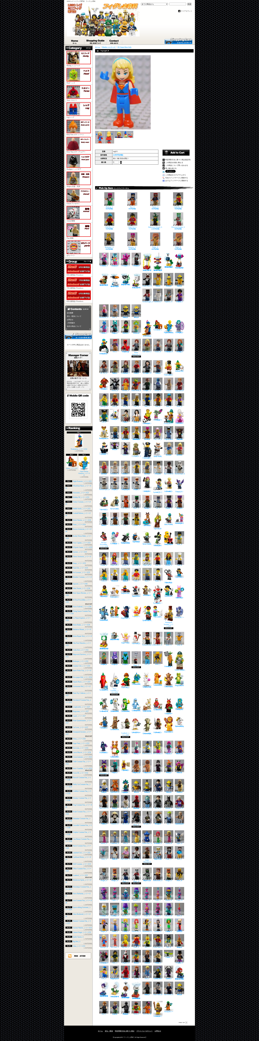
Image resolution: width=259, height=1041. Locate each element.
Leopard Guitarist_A (114, 266)
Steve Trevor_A (115, 931)
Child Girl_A (132, 227)
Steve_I (179, 859)
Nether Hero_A (104, 525)
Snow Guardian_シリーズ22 (82, 768)
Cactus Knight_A (125, 664)
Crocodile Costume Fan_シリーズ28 (125, 711)
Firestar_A (125, 390)
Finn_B (125, 808)
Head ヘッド (71, 83)
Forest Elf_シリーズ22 (80, 773)
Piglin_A (155, 247)
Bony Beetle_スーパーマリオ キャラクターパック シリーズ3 (114, 639)
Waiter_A (158, 581)
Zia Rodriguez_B (147, 373)
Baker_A (136, 508)
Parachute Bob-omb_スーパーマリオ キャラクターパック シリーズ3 (168, 267)
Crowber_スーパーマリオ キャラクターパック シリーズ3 (114, 286)
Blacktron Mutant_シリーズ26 (158, 545)
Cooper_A (136, 916)
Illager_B (136, 881)
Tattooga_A (104, 406)
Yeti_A (158, 508)
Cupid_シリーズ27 (79, 716)
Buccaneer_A (158, 645)
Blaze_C (158, 664)
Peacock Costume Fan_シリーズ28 (136, 684)
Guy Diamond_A (104, 916)
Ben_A (114, 317)
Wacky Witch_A (169, 772)
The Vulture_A (168, 957)
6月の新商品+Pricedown (75, 301)
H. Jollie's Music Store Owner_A (125, 439)
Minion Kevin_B (169, 286)
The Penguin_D (179, 963)
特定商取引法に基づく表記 (124, 1031)
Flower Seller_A (125, 581)
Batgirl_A (104, 931)
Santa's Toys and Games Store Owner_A (136, 439)
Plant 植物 (70, 238)
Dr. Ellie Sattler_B (104, 474)
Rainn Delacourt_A (136, 353)
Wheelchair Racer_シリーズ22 (104, 354)
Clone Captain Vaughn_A (125, 489)
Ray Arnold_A (136, 859)
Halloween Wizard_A (155, 227)
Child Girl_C (114, 565)
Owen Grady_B (147, 963)
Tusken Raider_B (179, 792)
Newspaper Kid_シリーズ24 (82, 677)
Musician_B (136, 565)
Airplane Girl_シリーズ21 (81, 666)
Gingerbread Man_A (147, 772)
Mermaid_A (104, 900)
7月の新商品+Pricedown (75, 288)
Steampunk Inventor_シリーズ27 (168, 624)
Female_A (104, 565)
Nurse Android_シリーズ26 (82, 607)
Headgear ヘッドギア (74, 169)
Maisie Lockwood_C (125, 373)
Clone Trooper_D (114, 489)
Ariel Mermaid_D (158, 843)
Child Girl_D (147, 565)
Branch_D (168, 916)
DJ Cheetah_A (158, 754)
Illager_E (136, 665)
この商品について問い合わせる (176, 165)
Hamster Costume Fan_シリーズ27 (114, 757)
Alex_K (147, 664)
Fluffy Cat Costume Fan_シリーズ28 (147, 687)
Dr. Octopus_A (147, 390)
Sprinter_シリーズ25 (80, 552)
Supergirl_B (104, 947)
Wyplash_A (114, 824)
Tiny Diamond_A (115, 916)
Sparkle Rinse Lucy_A (157, 978)
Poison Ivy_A (136, 931)
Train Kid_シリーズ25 (80, 568)
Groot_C (168, 390)
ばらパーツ (71, 255)
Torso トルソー (72, 100)
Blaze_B (179, 880)
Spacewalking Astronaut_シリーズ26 (179, 726)
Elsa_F (147, 978)
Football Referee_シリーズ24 (147, 423)
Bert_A (147, 947)
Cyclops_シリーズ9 (136, 456)
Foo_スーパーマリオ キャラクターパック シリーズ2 (114, 997)
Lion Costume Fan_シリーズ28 (168, 732)
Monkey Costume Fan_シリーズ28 (168, 686)
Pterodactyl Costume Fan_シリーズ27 (104, 620)
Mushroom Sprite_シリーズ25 (136, 732)
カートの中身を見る (78, 336)
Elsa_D (125, 843)
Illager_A (125, 881)
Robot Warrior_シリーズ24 (82, 520)
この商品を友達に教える (174, 162)
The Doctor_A (168, 995)
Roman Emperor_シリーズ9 (126, 770)
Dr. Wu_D (103, 373)
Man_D (168, 406)
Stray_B (179, 645)
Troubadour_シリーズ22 (79, 449)
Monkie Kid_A (136, 963)
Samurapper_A (104, 773)
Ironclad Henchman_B (104, 963)
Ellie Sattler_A (125, 859)
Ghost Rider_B (147, 995)
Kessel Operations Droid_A (125, 978)
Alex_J (125, 525)
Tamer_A (169, 645)
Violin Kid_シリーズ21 (80, 650)
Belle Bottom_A (179, 302)
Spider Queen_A (78, 937)
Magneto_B (179, 808)
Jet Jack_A (147, 824)
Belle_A (136, 843)
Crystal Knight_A (114, 664)
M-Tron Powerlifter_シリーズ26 (104, 544)
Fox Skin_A (126, 508)
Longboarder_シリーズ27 (81, 707)
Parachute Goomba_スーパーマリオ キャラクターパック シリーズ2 (125, 997)
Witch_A (125, 455)
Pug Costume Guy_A (168, 439)
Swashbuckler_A (147, 645)
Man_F (147, 581)
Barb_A (179, 916)
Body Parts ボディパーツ (75, 135)
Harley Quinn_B (179, 931)
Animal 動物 (71, 221)
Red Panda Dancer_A (179, 754)
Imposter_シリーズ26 (80, 584)
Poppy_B (147, 900)
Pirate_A (168, 859)
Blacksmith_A (157, 880)
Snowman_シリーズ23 (80, 748)
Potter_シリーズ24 (79, 524)
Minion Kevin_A (147, 792)
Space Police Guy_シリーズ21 (136, 596)
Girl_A (114, 406)
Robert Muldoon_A (126, 474)
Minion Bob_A (136, 792)
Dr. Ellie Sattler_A (179, 455)
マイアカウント (186, 11)
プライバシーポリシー (144, 1031)
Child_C (136, 581)
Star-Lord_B (179, 390)
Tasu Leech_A (103, 808)
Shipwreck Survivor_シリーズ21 (104, 596)
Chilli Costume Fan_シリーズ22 (104, 690)
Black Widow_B (104, 824)
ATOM (83, 956)
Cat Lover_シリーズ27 (80, 727)
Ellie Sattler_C (147, 352)
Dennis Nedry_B (136, 474)
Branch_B (168, 900)
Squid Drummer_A (125, 266)
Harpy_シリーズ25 (79, 563)
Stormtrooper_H (104, 489)
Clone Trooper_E (136, 489)
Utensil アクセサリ (73, 204)
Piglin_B (178, 247)
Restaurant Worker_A (114, 581)
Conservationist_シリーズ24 (82, 757)
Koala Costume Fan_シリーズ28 (104, 711)
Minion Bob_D (136, 317)
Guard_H (158, 352)
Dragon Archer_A (179, 508)
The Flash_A (114, 947)
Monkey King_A (179, 947)
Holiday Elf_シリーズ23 (81, 497)
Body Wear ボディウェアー (76, 152)
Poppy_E (147, 916)
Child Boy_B (178, 207)
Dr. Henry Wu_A (158, 474)
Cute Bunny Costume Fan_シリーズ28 (147, 711)
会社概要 (70, 313)
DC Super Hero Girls (124, 47)
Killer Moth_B (136, 390)
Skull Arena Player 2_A (158, 859)
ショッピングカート (178, 41)
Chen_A (114, 963)
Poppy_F (158, 916)
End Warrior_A (168, 508)
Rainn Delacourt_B (169, 352)
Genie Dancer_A (168, 754)
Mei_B (168, 947)
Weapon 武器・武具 (73, 186)
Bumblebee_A (147, 931)
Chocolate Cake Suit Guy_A (179, 439)
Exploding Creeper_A (125, 352)
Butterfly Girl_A (179, 772)
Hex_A (132, 207)
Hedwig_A (109, 207)
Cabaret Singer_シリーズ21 (82, 932)
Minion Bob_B (179, 995)
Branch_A (136, 900)
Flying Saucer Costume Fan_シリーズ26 (125, 543)
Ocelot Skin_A (157, 286)
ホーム (75, 41)
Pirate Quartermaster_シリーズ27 (147, 620)
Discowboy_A (147, 754)
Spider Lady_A (158, 772)
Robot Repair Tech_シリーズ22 (168, 544)
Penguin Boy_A (104, 792)
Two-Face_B (147, 1014)
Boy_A (125, 406)
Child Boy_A (109, 227)
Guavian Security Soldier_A (136, 808)
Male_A (179, 544)
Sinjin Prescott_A (147, 861)
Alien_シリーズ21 (79, 946)
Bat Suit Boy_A (114, 449)
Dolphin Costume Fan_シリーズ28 (136, 711)
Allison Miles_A (114, 859)
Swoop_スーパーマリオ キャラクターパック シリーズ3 (179, 268)
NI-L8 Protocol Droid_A (125, 1014)
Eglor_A (179, 843)
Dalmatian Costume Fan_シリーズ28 (114, 711)
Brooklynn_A (103, 317)
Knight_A (104, 880)
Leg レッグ (70, 117)
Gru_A (158, 792)
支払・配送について (96, 41)
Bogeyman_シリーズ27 (81, 711)
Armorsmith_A (115, 525)
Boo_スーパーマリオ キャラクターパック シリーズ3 (136, 288)
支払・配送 (109, 1031)
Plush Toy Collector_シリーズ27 (179, 598)
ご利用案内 (71, 323)
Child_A (114, 439)
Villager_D (114, 880)
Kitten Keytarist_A (104, 266)
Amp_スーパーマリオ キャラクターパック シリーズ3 (147, 270)
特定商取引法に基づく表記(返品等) (178, 160)
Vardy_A (104, 859)
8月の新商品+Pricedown (75, 275)
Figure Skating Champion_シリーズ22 (84, 473)
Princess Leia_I (114, 808)
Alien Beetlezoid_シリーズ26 (103, 752)
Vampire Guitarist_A (136, 266)
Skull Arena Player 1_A (147, 880)
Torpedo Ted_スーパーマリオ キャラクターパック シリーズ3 (125, 284)
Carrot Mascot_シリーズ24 (82, 752)
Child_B (104, 581)
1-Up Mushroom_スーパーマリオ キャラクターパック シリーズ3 (104, 649)
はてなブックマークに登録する (176, 181)
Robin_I (136, 1014)
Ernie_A (136, 947)
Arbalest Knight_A (104, 664)
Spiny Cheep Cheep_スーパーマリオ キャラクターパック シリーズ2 (104, 996)
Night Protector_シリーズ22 (82, 481)
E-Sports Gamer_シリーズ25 (82, 547)
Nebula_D (158, 390)
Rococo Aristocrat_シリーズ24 (179, 423)
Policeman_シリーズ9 (147, 458)
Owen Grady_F (136, 373)
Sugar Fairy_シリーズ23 (81, 743)
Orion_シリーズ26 (79, 739)
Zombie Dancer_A (125, 333)
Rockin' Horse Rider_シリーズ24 (103, 438)
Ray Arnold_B (168, 474)
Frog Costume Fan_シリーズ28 (179, 685)
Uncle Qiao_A (158, 947)
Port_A (104, 978)
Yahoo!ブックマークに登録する (176, 178)
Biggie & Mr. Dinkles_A (125, 900)
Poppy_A (115, 900)
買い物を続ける (171, 168)
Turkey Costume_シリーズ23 (104, 389)
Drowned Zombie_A (178, 227)
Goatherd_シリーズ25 (80, 875)
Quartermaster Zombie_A (179, 824)
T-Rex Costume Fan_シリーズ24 (114, 729)
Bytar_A (136, 825)
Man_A (147, 406)
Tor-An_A (157, 808)
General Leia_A (114, 1014)
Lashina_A (157, 931)
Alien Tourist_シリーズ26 (81, 588)
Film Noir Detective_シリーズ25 (168, 583)
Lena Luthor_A (125, 931)
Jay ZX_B (125, 824)
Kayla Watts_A (114, 373)
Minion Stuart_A (169, 792)
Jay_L (169, 824)
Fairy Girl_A (158, 439)
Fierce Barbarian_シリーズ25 (158, 732)
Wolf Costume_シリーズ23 (82, 864)
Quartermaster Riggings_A (114, 978)
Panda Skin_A (147, 286)
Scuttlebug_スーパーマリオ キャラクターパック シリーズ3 (157, 270)
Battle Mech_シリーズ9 (158, 456)
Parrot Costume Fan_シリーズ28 (158, 709)
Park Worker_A (157, 963)
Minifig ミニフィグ (73, 66)
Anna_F (136, 978)
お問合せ (114, 41)
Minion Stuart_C (179, 286)
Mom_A (179, 406)
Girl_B (104, 422)
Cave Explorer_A (136, 525)
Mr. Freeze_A (147, 808)
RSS (76, 956)
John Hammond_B (114, 474)
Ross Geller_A (125, 422)
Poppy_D (179, 900)
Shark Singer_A (115, 772)
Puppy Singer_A (115, 333)
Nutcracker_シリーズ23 (81, 493)
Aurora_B (168, 843)
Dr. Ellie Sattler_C (147, 474)
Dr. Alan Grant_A (168, 455)
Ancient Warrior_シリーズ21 (82, 928)
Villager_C (168, 880)
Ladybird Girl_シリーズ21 (82, 853)
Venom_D (114, 390)
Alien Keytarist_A (125, 754)
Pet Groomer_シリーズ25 (81, 572)
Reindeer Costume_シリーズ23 (147, 525)
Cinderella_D (114, 843)
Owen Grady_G (158, 373)
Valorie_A (155, 207)
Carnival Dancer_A (136, 333)
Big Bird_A (76, 941)
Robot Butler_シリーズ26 (81, 625)
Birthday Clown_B (147, 439)
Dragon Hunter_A (158, 824)
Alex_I (115, 352)
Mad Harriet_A (168, 931)
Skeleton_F (157, 302)
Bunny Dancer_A (136, 754)
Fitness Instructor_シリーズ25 (168, 491)
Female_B (125, 565)
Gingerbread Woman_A (136, 772)
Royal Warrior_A (147, 508)
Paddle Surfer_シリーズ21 (82, 509)
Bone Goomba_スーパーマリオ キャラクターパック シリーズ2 (136, 998)
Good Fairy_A (147, 843)
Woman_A (168, 565)
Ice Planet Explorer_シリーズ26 (136, 542)
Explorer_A (168, 302)
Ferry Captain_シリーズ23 (82, 543)
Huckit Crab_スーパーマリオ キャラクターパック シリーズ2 (179, 979)
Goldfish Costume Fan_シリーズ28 (158, 685)
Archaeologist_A (147, 302)
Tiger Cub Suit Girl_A (114, 792)
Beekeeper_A (109, 247)
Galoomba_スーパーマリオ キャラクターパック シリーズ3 (103, 285)
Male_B (157, 565)
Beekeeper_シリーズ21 (80, 661)
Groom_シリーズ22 (71, 468)
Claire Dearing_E (179, 352)
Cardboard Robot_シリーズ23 (179, 709)
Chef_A (136, 406)
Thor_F (103, 1014)
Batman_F (168, 808)
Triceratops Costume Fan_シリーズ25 (147, 733)
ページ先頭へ (183, 1023)
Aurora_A (104, 843)
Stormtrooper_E (180, 474)
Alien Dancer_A (104, 333)
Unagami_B (125, 963)
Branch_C (125, 916)
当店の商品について (74, 326)
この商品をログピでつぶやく (175, 175)
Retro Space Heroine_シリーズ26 (179, 523)
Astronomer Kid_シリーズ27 (169, 596)
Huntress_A (132, 247)
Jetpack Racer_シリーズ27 (82, 682)
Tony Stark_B (157, 995)
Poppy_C (158, 900)
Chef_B (179, 565)
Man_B (157, 406)
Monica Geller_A (136, 422)
